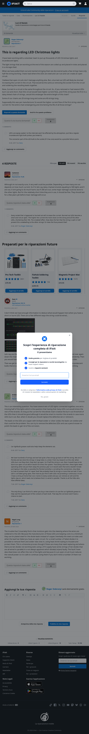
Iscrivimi (44, 382)
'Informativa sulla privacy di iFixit (48, 390)
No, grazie (44, 397)
